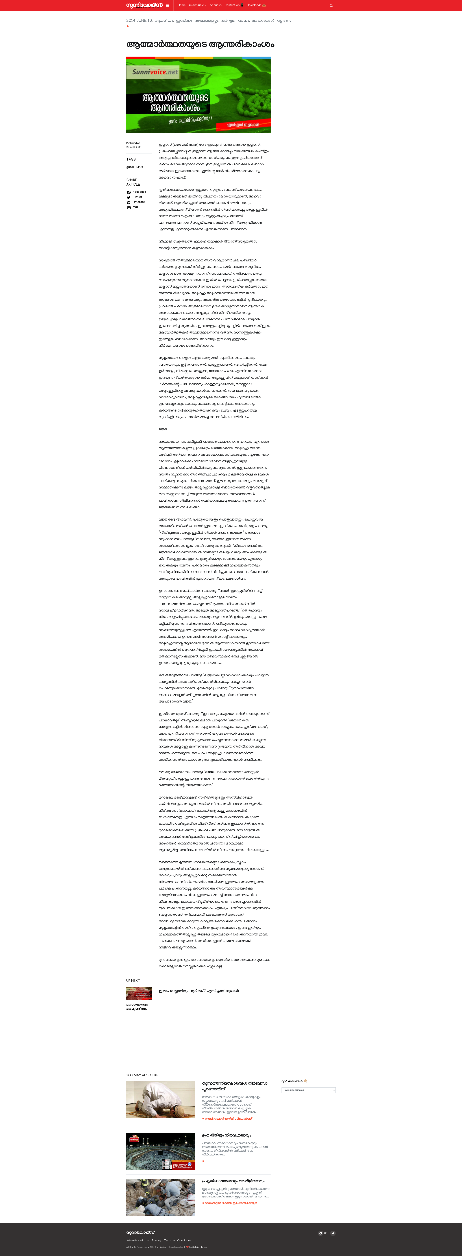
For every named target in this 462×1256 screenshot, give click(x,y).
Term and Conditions (177, 1240)
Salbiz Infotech (200, 1247)
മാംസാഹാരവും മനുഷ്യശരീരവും (137, 1007)
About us (216, 5)
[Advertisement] (198, 1038)
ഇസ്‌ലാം (184, 21)
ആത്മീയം (164, 21)
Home (182, 5)
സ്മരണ (284, 21)
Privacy (156, 1240)
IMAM (139, 167)
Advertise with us (137, 1240)
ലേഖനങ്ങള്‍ (196, 5)
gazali (130, 167)
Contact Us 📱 (234, 5)
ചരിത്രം (228, 21)
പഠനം (243, 21)
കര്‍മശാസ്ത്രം (207, 21)
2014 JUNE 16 (139, 21)
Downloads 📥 (256, 5)
